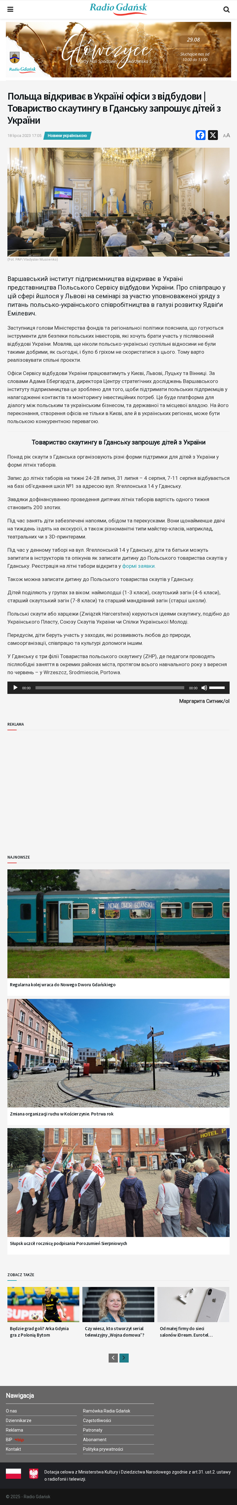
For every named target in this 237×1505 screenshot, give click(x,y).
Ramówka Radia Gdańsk (106, 1410)
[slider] (218, 687)
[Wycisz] (204, 688)
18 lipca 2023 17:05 (24, 135)
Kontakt (13, 1449)
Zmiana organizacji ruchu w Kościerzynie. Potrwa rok (62, 1114)
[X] (213, 136)
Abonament (94, 1439)
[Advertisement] (58, 787)
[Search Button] (226, 9)
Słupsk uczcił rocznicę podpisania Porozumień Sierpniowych (68, 1243)
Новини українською (67, 135)
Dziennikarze (18, 1420)
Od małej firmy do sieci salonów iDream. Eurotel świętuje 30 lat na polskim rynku (185, 1332)
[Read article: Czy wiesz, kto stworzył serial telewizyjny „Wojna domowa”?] (118, 1307)
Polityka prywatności (103, 1449)
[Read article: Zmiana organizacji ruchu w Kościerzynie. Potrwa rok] (118, 1061)
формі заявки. (139, 566)
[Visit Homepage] (118, 9)
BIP (9, 1439)
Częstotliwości (97, 1420)
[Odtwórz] (15, 688)
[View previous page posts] (113, 1358)
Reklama (14, 1430)
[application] (118, 688)
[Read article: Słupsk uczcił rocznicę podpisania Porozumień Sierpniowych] (118, 1190)
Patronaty (92, 1430)
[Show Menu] (10, 9)
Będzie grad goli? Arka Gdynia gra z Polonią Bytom (39, 1332)
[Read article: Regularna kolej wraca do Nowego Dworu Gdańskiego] (118, 931)
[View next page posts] (124, 1358)
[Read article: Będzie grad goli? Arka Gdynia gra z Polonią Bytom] (43, 1307)
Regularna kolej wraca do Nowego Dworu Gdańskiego (63, 985)
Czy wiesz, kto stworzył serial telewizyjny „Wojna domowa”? (114, 1332)
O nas (11, 1410)
